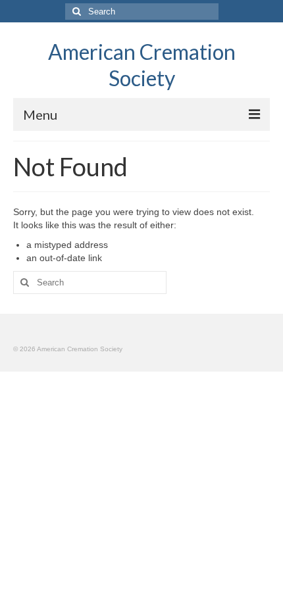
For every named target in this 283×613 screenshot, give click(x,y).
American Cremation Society (142, 65)
